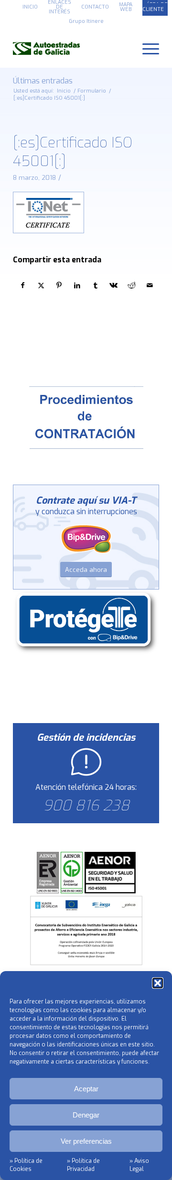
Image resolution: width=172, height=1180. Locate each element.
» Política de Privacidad (83, 1165)
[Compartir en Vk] (113, 285)
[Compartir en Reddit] (131, 285)
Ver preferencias (86, 1141)
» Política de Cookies (26, 1165)
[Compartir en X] (41, 285)
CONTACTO (95, 6)
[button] (157, 983)
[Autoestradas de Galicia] (71, 48)
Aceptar (86, 1089)
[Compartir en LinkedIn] (77, 285)
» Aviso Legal (139, 1165)
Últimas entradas (43, 81)
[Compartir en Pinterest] (59, 285)
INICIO (30, 6)
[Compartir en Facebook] (22, 285)
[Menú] (146, 48)
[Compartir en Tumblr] (95, 285)
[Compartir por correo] (150, 285)
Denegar (86, 1115)
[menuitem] (30, 7)
